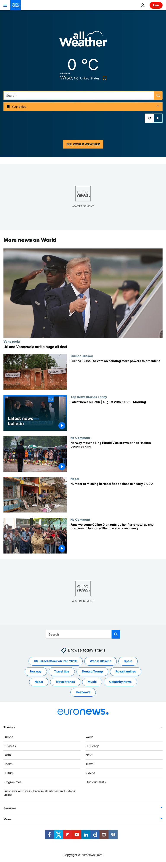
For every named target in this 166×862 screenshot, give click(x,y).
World (90, 737)
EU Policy (92, 746)
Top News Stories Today (88, 397)
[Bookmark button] (103, 78)
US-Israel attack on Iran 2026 (55, 661)
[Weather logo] (83, 40)
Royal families (125, 671)
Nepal (74, 478)
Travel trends (65, 682)
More (7, 819)
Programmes (12, 782)
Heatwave (83, 692)
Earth (7, 755)
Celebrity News (120, 682)
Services (9, 808)
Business (9, 746)
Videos (90, 773)
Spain (128, 661)
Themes (9, 727)
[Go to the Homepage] (15, 5)
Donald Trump (92, 671)
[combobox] (83, 95)
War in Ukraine (100, 661)
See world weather (83, 144)
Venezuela (11, 341)
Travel (90, 764)
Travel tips (61, 671)
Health (8, 764)
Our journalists (96, 782)
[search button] (158, 95)
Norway (36, 671)
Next (89, 755)
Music (92, 682)
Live (156, 5)
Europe (8, 737)
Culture (8, 773)
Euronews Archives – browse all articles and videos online (39, 793)
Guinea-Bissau (81, 355)
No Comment (80, 437)
